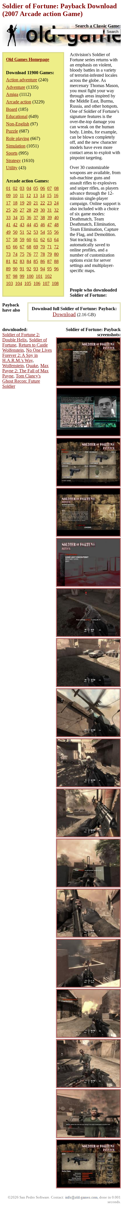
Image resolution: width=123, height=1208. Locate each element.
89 (8, 268)
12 (28, 195)
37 (35, 217)
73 (8, 254)
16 (56, 195)
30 (42, 210)
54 (42, 232)
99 (22, 276)
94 (42, 268)
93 (35, 268)
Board (11, 109)
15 (49, 195)
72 (56, 246)
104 (18, 283)
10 (15, 195)
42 (15, 224)
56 (56, 232)
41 (8, 224)
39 (49, 217)
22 (42, 202)
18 (15, 202)
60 (29, 239)
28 (29, 210)
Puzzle (12, 131)
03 (22, 188)
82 (15, 261)
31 (49, 210)
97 (8, 276)
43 (22, 224)
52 (29, 232)
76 (29, 254)
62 (42, 239)
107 (46, 283)
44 (29, 224)
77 (35, 254)
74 (15, 254)
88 (56, 261)
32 (56, 210)
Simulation (15, 145)
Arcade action (18, 101)
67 (22, 246)
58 (15, 239)
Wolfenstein (13, 365)
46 (42, 224)
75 (22, 254)
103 (9, 283)
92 (29, 268)
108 (55, 283)
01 (8, 188)
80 (56, 254)
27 (22, 210)
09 (8, 195)
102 (48, 276)
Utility (11, 167)
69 (35, 246)
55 (49, 232)
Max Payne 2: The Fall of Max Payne (25, 370)
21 (35, 202)
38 (42, 217)
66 (15, 246)
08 (56, 188)
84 (29, 261)
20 (29, 202)
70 (42, 246)
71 (49, 246)
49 (8, 232)
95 (49, 268)
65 (8, 246)
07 (49, 188)
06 (42, 188)
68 (29, 246)
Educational (16, 116)
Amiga (12, 94)
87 (49, 261)
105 (27, 283)
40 (56, 217)
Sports (11, 153)
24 (56, 202)
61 (35, 239)
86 (42, 261)
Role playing (17, 138)
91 (22, 268)
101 (39, 276)
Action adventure (21, 79)
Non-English (17, 123)
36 (29, 217)
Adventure (15, 87)
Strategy (13, 160)
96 (56, 268)
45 (35, 224)
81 (8, 261)
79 (49, 254)
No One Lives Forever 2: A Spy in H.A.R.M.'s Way (27, 355)
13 (35, 195)
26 (15, 210)
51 (22, 232)
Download (64, 314)
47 (49, 224)
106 (36, 283)
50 (15, 232)
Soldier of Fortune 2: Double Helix (21, 337)
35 (22, 217)
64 (56, 239)
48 (56, 224)
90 (15, 268)
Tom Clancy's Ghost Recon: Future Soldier (21, 381)
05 (35, 188)
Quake (32, 365)
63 (49, 239)
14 (42, 195)
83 (22, 261)
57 (8, 239)
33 (8, 217)
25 (8, 210)
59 (22, 239)
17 (8, 202)
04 (29, 188)
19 (22, 202)
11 (22, 195)
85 (35, 261)
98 (15, 276)
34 (15, 217)
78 (42, 254)
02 (15, 188)
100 (30, 276)
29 (35, 210)
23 (49, 202)
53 (35, 232)
